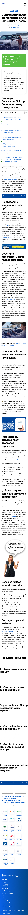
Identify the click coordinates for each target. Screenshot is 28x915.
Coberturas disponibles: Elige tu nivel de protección (12, 132)
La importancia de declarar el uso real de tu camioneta (12, 138)
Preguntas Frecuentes (11, 162)
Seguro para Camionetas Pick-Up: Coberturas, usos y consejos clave (12, 118)
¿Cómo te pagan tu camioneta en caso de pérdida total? (12, 152)
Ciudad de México (7, 237)
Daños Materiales (10, 300)
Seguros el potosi (7, 896)
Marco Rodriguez (16, 25)
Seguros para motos (8, 904)
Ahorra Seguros (7, 890)
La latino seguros (7, 906)
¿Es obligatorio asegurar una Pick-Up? (12, 125)
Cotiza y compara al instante (13, 159)
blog (16, 10)
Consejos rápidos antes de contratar (13, 157)
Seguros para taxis (7, 898)
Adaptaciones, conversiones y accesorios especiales (11, 145)
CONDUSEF (5, 226)
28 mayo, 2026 (15, 27)
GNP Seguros (6, 900)
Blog (4, 882)
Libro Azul (13, 516)
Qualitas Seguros (7, 902)
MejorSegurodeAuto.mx (10, 180)
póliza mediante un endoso (18, 460)
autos (12, 10)
